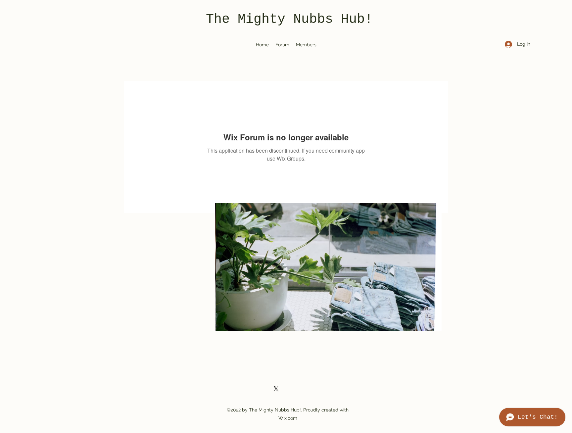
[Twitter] (276, 388)
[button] (328, 267)
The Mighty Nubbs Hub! (289, 19)
